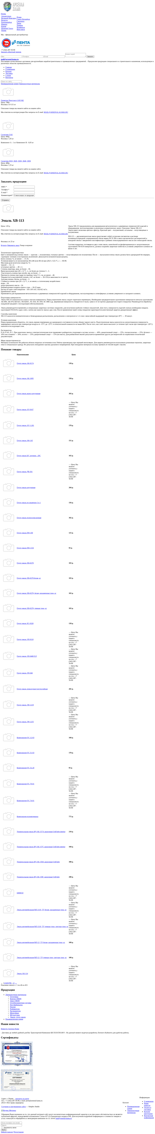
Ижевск (4, 24)
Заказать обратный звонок (11, 52)
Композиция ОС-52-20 (25, 768)
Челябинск (21, 27)
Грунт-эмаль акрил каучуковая (28, 393)
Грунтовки (14, 997)
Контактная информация (149, 1117)
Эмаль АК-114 (22, 973)
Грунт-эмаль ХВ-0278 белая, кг (29, 578)
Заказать (90, 56)
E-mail (4, 192)
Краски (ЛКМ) (15, 999)
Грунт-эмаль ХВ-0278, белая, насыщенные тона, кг (36, 593)
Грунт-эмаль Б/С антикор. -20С (29, 456)
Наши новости (147, 1104)
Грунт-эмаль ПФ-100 (25, 533)
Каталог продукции (148, 1113)
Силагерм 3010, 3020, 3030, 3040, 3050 (16, 161)
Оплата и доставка (147, 1109)
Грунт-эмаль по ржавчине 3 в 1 (29, 503)
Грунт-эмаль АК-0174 (25, 363)
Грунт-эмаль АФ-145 (25, 440)
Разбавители (15, 1009)
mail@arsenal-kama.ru (10, 59)
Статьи (8, 75)
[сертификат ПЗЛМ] (17, 1066)
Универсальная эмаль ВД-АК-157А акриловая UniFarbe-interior (41, 832)
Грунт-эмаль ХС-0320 (25, 623)
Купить (4, 245)
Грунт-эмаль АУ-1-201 (25, 425)
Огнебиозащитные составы (20, 1003)
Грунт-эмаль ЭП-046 (25, 673)
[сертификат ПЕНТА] (17, 1091)
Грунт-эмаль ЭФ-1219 (25, 705)
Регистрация (18, 1132)
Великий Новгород (8, 18)
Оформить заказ (13, 245)
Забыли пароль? (7, 1132)
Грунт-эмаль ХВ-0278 (25, 563)
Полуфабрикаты (16, 1005)
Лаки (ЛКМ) (15, 1001)
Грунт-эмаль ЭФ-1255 (25, 722)
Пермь (3, 14)
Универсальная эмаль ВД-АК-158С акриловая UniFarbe (38, 877)
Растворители (15, 1011)
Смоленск (20, 21)
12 (14, 983)
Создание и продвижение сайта (13, 1107)
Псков (19, 17)
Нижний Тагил (7, 28)
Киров (3, 26)
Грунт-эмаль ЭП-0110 (25, 639)
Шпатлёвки (14, 1013)
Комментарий (7, 195)
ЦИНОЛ (20, 893)
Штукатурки (15, 1015)
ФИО (4, 187)
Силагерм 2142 (7, 135)
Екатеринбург (6, 22)
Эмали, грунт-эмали (18, 1017)
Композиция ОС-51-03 (25, 753)
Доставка (9, 73)
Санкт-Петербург (23, 19)
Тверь (19, 23)
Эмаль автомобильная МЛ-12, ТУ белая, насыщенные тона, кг (41, 942)
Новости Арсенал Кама (10, 1029)
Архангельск (6, 16)
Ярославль (21, 29)
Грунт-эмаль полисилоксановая (29, 518)
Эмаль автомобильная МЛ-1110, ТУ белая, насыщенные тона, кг (42, 910)
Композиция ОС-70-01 (25, 784)
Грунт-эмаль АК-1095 (25, 378)
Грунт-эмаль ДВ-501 (25, 472)
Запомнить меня (9, 1128)
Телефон (5, 190)
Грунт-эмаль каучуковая (26, 487)
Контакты (9, 77)
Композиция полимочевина (27, 816)
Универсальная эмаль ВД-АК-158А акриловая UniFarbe (38, 862)
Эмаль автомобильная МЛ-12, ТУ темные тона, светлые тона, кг (42, 957)
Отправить (5, 200)
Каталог (8, 71)
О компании (10, 69)
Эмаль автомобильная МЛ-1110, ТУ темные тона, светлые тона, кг (42, 926)
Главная (8, 67)
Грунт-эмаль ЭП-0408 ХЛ (27, 656)
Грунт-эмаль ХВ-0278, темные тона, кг (32, 608)
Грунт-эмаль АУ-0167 (25, 410)
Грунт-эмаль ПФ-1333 (25, 548)
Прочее (13, 1007)
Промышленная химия (14, 1019)
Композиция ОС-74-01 (25, 801)
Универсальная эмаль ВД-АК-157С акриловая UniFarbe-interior (41, 847)
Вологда (4, 20)
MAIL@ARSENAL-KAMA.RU (56, 112)
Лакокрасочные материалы (15, 995)
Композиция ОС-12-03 (25, 738)
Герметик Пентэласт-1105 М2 (12, 100)
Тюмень (20, 25)
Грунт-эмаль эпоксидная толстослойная (32, 689)
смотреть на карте (22, 1099)
